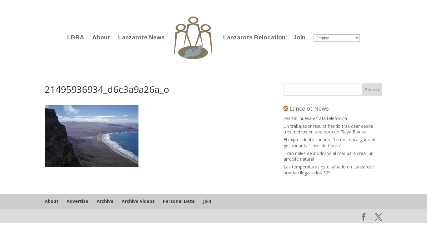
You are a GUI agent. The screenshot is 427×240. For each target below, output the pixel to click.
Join (299, 38)
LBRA (75, 38)
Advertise (77, 201)
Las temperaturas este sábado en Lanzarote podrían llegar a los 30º (329, 169)
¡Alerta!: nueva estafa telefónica (315, 118)
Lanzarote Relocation (254, 38)
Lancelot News (309, 108)
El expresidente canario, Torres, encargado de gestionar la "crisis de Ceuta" (330, 142)
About (101, 38)
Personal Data (179, 201)
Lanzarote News (141, 38)
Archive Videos (138, 201)
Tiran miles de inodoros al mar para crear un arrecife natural (329, 156)
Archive (105, 201)
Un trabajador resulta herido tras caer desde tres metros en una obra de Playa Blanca (328, 129)
